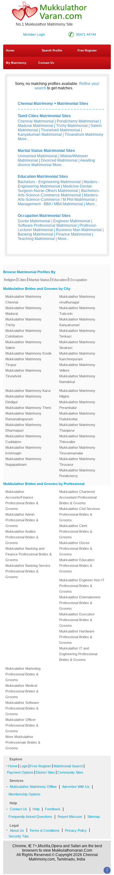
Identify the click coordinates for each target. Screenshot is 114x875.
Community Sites (70, 772)
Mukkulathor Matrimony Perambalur (77, 405)
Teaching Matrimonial (36, 239)
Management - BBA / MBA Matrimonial (50, 204)
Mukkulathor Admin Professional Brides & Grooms (21, 520)
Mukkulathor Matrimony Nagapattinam (23, 461)
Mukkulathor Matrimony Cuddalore (23, 439)
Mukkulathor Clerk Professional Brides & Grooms (75, 531)
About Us (17, 830)
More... (23, 139)
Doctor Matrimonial (34, 221)
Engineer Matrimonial (71, 221)
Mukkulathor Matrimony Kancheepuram (77, 356)
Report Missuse (70, 816)
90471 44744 (86, 34)
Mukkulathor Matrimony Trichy (23, 322)
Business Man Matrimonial (79, 230)
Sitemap (93, 816)
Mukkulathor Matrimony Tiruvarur (77, 461)
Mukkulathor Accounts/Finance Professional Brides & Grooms (21, 500)
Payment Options (20, 772)
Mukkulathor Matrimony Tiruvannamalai (77, 450)
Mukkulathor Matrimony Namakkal (77, 379)
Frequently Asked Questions (30, 816)
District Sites (45, 772)
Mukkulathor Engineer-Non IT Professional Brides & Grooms (81, 585)
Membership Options (25, 794)
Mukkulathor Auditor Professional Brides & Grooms (21, 537)
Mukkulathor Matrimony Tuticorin (77, 310)
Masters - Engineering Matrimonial (58, 184)
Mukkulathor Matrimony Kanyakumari (77, 322)
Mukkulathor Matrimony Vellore (77, 367)
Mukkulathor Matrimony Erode (28, 353)
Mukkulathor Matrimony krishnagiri (23, 450)
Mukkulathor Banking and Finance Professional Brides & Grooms (28, 554)
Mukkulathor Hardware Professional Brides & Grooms (76, 636)
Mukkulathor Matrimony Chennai (23, 299)
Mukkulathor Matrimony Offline (33, 786)
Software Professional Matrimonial (47, 225)
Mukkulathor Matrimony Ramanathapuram (23, 416)
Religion (10, 280)
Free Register (87, 50)
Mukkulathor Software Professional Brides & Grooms (22, 708)
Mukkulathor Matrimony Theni (28, 408)
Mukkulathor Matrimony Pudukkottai (77, 416)
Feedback (52, 809)
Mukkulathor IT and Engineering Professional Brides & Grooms (78, 654)
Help (36, 809)
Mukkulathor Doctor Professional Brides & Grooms (75, 548)
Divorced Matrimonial (59, 160)
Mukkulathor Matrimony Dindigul (23, 399)
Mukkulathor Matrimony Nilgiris (77, 393)
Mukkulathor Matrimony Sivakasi (77, 345)
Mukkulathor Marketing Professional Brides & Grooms (23, 674)
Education (59, 280)
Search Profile (52, 50)
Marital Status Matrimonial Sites (46, 150)
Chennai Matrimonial (36, 121)
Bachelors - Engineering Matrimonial (49, 182)
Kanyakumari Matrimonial (40, 134)
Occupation (78, 280)
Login (24, 766)
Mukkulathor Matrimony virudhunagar (77, 299)
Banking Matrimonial (35, 234)
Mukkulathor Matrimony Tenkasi (77, 333)
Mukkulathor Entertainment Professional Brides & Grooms (79, 602)
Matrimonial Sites (72, 103)
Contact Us (45, 62)
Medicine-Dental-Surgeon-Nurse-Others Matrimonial (55, 188)
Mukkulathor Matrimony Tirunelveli (23, 373)
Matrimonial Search (68, 766)
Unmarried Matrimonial (37, 156)
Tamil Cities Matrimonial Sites (44, 116)
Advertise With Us (76, 786)
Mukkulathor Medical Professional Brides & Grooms (21, 691)
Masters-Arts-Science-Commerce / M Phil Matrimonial (58, 197)
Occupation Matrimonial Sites (44, 215)
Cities (22, 280)
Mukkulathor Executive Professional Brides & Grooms (76, 619)
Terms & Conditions (44, 830)
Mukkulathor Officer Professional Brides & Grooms (21, 725)
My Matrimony (16, 62)
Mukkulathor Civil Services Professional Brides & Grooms (79, 514)
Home (10, 50)
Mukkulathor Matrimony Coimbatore (23, 333)
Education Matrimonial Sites (43, 176)
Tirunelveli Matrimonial (60, 130)
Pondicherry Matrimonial (78, 121)
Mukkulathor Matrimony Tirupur (23, 362)
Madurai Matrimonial (35, 125)
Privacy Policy (76, 830)
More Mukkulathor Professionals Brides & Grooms (22, 742)
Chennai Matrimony (35, 103)
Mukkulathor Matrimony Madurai (23, 310)
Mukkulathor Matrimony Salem (23, 345)
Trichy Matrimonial (72, 125)
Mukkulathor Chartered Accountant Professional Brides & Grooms (78, 497)
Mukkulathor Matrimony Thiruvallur (77, 439)
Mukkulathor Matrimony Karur (28, 391)
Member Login (34, 34)
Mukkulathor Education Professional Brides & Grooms (76, 565)
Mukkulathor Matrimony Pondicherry (77, 473)
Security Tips (19, 836)
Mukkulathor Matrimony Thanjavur (77, 427)
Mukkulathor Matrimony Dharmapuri (23, 427)
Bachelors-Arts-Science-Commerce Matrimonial (59, 193)
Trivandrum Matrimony (84, 134)
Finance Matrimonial (73, 234)
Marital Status (39, 280)
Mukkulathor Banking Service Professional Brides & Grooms (27, 571)
